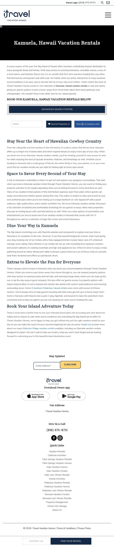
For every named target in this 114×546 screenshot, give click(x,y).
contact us (36, 541)
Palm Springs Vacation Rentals (57, 459)
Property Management (57, 502)
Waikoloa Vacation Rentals (57, 482)
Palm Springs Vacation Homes (57, 463)
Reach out (86, 324)
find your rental (71, 541)
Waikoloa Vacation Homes (57, 486)
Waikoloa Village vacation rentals (38, 328)
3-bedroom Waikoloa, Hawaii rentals (49, 288)
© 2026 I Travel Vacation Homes (39, 528)
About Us (57, 510)
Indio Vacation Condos (57, 471)
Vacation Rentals (57, 451)
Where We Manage (57, 506)
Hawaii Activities (57, 478)
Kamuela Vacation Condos (57, 494)
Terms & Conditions (66, 528)
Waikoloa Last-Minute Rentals (57, 490)
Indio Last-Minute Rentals (57, 474)
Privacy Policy (84, 528)
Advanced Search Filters (57, 109)
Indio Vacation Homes (57, 467)
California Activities (57, 455)
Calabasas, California (57, 415)
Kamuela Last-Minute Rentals (57, 498)
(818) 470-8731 (57, 430)
